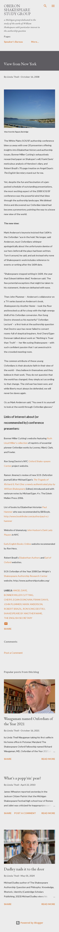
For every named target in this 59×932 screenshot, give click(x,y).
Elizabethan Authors (29, 557)
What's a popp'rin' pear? (22, 778)
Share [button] (7, 628)
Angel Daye (20, 590)
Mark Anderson (32, 604)
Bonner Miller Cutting (18, 595)
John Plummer (13, 604)
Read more (48, 758)
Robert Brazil (13, 608)
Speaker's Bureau (13, 41)
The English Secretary (18, 618)
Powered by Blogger (31, 922)
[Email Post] (6, 624)
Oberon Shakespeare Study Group (17, 9)
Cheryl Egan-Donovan (18, 599)
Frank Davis (40, 599)
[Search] (45, 6)
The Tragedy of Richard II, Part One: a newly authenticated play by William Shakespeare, (29, 484)
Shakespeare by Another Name (23, 613)
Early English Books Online (17, 543)
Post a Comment (13, 652)
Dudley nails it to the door (24, 869)
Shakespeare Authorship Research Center (25, 576)
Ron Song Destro (34, 608)
